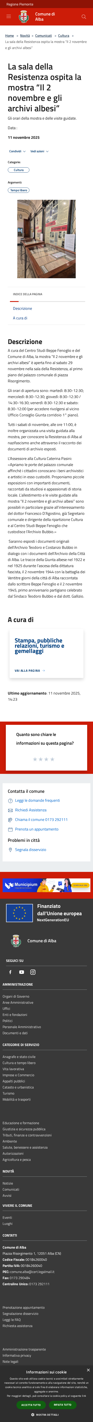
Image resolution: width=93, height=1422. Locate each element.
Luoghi (8, 1223)
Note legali (10, 1361)
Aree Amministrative (18, 1002)
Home (9, 35)
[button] (46, 1414)
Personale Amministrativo (22, 1026)
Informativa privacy (17, 1355)
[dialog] (46, 1394)
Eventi (7, 1217)
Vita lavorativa (13, 1068)
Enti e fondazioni (15, 1014)
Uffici (6, 1008)
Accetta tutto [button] (31, 1405)
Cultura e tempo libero (19, 1062)
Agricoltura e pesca (17, 1159)
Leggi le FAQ (12, 1319)
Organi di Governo (16, 996)
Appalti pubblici (14, 1081)
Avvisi (7, 1195)
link (84, 1396)
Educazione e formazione (21, 1122)
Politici (8, 1020)
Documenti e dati (15, 1033)
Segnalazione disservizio (20, 1313)
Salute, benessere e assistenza (25, 1147)
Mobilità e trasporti (17, 1099)
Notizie (8, 1183)
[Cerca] (84, 16)
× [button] (88, 1370)
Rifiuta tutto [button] (63, 1405)
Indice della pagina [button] (27, 294)
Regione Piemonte (19, 4)
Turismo (8, 1093)
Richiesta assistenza (17, 1325)
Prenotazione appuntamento (24, 1307)
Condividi (15, 151)
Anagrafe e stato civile (19, 1056)
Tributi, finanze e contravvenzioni (27, 1135)
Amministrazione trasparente (24, 1349)
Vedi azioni (37, 151)
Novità (25, 35)
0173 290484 (20, 1277)
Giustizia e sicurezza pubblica (24, 1129)
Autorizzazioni (13, 1153)
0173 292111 (39, 1283)
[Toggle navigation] (8, 16)
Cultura (63, 35)
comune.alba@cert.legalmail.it (32, 1271)
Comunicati (43, 35)
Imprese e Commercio (18, 1075)
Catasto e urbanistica (18, 1087)
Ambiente (10, 1141)
